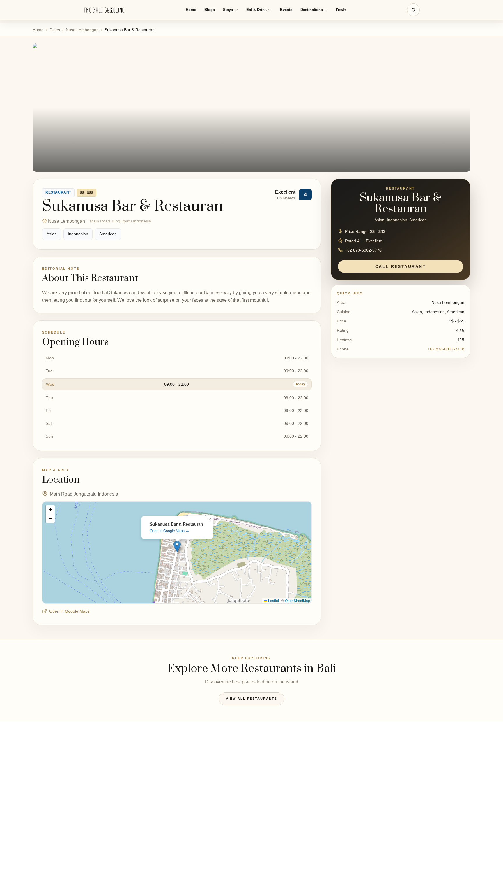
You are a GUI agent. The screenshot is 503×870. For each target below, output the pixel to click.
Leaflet (273, 600)
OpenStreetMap (297, 600)
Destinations (311, 10)
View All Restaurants (251, 698)
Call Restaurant (400, 266)
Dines (54, 29)
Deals (341, 10)
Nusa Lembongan (82, 29)
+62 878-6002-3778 (446, 349)
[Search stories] (413, 9)
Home (191, 10)
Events (286, 10)
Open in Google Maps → (169, 530)
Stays (228, 10)
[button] (177, 546)
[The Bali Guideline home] (104, 10)
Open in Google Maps (69, 611)
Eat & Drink (256, 10)
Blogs (209, 10)
